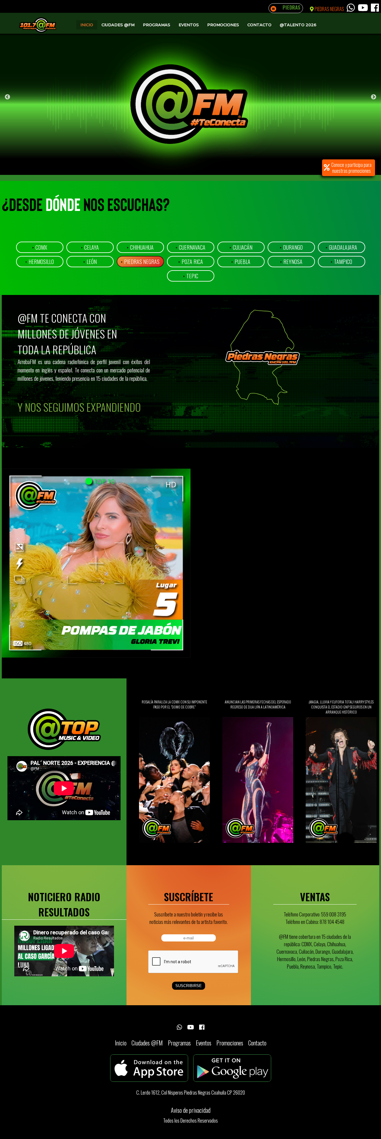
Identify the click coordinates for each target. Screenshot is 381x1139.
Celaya (90, 247)
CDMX (39, 247)
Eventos (189, 24)
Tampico (341, 261)
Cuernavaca (190, 247)
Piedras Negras (140, 261)
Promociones (223, 24)
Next (373, 97)
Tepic (190, 276)
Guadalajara (341, 247)
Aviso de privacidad (190, 1110)
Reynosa (291, 261)
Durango (291, 247)
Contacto (259, 24)
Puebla (240, 261)
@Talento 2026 (298, 24)
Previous (7, 97)
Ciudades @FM (118, 24)
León (90, 261)
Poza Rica (190, 261)
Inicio (86, 24)
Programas (156, 24)
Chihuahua (140, 247)
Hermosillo (39, 261)
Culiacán (240, 247)
